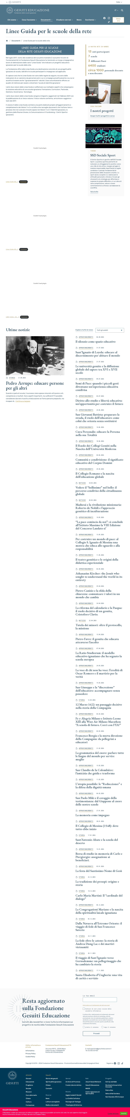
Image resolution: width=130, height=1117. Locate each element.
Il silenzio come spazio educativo (95, 342)
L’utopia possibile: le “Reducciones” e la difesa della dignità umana (99, 785)
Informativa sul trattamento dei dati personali (96, 1005)
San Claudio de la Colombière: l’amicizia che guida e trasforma (95, 771)
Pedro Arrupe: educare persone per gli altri (35, 385)
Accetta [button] (123, 1113)
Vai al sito (94, 192)
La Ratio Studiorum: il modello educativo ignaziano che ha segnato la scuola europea (99, 656)
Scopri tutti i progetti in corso (102, 116)
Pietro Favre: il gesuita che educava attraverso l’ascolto (97, 640)
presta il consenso (92, 1027)
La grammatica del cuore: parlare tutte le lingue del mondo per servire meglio (100, 756)
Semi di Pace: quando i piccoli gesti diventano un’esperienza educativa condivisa (97, 386)
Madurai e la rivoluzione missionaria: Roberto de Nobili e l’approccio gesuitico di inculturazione (99, 508)
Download (23, 182)
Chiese (28, 1098)
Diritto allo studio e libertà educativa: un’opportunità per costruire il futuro (99, 402)
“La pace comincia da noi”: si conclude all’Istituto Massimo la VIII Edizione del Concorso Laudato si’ (99, 525)
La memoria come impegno (93, 815)
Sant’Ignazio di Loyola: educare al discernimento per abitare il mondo (98, 353)
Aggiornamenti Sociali (73, 1095)
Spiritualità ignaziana (53, 1082)
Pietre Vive (109, 1090)
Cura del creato (31, 1095)
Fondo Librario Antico (73, 1085)
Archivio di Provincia (73, 1082)
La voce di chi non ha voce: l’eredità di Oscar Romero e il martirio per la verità (99, 673)
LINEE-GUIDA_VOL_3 (12, 317)
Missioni (29, 1092)
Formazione (30, 1105)
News (79, 20)
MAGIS (88, 1088)
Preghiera (29, 1085)
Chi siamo (12, 20)
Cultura (28, 1102)
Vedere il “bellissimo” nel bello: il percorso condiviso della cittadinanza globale (99, 490)
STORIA (12, 378)
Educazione (30, 1082)
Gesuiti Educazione (32, 10)
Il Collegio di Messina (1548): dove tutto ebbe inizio (97, 827)
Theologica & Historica (74, 1105)
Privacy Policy (31, 1054)
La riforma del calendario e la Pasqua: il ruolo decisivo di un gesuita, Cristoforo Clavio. (99, 611)
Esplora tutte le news (84, 330)
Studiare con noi (63, 20)
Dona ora (118, 20)
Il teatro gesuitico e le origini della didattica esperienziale (97, 561)
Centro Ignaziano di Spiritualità (93, 1093)
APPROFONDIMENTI (86, 337)
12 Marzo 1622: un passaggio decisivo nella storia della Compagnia (99, 706)
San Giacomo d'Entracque (114, 1097)
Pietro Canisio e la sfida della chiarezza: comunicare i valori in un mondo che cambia (98, 594)
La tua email (89, 996)
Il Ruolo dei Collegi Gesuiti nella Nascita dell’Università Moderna (96, 447)
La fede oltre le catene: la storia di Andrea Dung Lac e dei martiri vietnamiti (97, 944)
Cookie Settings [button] (113, 1113)
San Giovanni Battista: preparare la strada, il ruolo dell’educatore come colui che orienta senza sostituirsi (97, 417)
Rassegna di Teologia (73, 1102)
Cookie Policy (30, 1057)
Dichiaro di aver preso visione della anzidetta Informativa (98, 1010)
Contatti (49, 1088)
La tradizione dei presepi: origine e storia (97, 883)
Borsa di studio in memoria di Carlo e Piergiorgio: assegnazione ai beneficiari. (99, 857)
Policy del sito (28, 1114)
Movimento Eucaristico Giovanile (113, 1086)
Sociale (28, 1088)
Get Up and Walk (111, 1082)
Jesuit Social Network (93, 1082)
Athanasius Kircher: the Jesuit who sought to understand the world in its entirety (99, 576)
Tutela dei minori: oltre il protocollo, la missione (99, 626)
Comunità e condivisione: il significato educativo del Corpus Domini (99, 461)
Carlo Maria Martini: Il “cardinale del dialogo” (99, 897)
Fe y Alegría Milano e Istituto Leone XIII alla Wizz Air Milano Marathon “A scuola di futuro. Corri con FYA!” (99, 721)
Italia (118, 2)
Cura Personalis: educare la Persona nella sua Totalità (98, 433)
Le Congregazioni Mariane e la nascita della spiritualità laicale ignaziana (99, 911)
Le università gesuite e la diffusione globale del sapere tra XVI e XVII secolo (97, 369)
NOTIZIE (82, 483)
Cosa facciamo (29, 20)
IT (116, 10)
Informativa (30, 1051)
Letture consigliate (53, 1102)
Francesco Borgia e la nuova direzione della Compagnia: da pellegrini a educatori (99, 739)
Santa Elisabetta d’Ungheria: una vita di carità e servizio (99, 976)
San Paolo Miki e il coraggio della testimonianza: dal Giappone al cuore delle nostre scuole (99, 801)
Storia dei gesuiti (52, 1078)
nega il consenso (110, 1027)
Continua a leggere (23, 401)
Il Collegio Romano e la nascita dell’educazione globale (95, 475)
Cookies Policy (40, 1114)
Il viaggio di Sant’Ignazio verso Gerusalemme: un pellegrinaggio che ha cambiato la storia (98, 961)
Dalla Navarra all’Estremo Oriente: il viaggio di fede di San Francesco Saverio (99, 926)
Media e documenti (52, 1105)
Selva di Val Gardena (112, 1094)
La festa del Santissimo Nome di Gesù (99, 871)
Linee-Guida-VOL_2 (12, 249)
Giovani (28, 1078)
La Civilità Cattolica (73, 1098)
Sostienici (90, 20)
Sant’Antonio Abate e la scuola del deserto (97, 841)
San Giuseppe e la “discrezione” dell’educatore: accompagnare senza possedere (98, 690)
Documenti (46, 20)
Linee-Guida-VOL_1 (12, 182)
